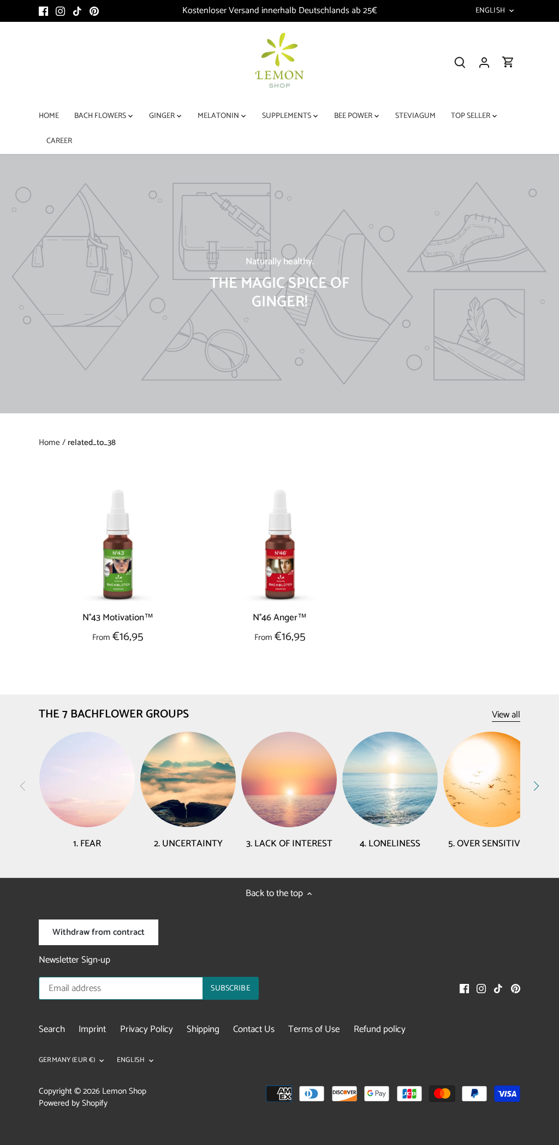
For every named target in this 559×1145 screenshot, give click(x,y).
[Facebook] (43, 10)
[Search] (460, 63)
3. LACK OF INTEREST (289, 843)
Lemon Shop (124, 1091)
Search (52, 1029)
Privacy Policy (146, 1029)
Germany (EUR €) (67, 1060)
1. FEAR (87, 843)
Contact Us (254, 1029)
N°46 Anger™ (280, 617)
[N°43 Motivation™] (117, 544)
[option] (279, 283)
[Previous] (23, 786)
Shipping (203, 1029)
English (490, 11)
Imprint (92, 1029)
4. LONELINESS (390, 843)
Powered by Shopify (73, 1103)
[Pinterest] (94, 10)
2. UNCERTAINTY (188, 843)
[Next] (536, 786)
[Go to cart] (508, 63)
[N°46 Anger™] (279, 544)
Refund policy (380, 1029)
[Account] (484, 63)
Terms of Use (314, 1029)
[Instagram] (60, 10)
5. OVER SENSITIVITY (491, 843)
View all (506, 715)
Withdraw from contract (98, 932)
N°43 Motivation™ (117, 617)
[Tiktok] (77, 10)
